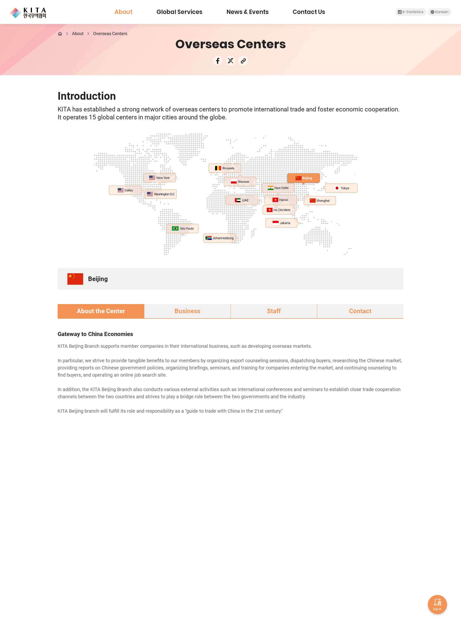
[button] (159, 177)
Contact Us (309, 12)
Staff (274, 311)
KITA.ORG (28, 13)
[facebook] (218, 60)
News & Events (247, 12)
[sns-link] (243, 60)
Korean (442, 12)
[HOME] (60, 33)
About (124, 12)
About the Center (101, 311)
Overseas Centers (110, 33)
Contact (360, 311)
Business (187, 311)
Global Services (179, 12)
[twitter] (230, 60)
